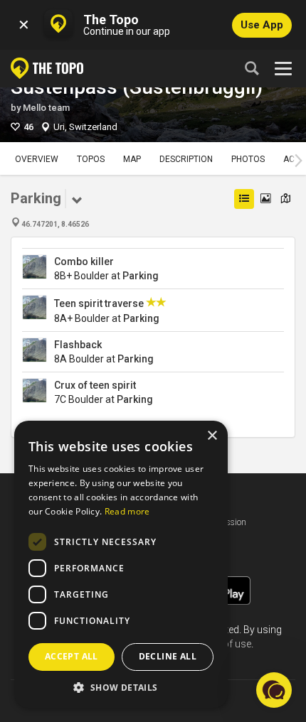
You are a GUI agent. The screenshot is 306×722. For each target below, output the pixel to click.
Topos (91, 159)
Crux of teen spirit (95, 385)
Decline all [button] (167, 656)
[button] (120, 687)
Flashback (78, 344)
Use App (262, 24)
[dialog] (121, 564)
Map (132, 159)
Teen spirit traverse (99, 303)
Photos (248, 159)
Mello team (46, 107)
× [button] (211, 436)
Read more (127, 511)
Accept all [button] (71, 656)
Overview (36, 159)
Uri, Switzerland (85, 126)
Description (186, 159)
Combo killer (84, 261)
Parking (140, 275)
